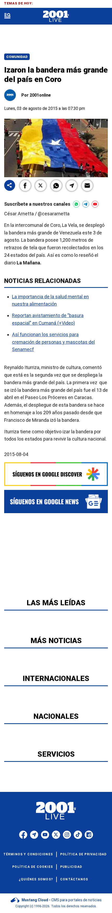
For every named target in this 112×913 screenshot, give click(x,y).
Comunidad (17, 57)
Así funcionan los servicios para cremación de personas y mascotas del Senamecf (53, 342)
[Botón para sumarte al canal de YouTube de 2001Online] (95, 204)
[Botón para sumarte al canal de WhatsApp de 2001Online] (76, 204)
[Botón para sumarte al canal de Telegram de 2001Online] (85, 204)
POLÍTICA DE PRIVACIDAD (83, 854)
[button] (25, 185)
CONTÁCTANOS (74, 879)
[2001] (56, 16)
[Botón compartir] (9, 186)
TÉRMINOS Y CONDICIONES (28, 854)
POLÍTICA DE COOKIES (32, 867)
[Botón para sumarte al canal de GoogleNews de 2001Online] (56, 501)
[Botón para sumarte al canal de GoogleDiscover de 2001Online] (56, 474)
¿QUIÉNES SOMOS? (36, 879)
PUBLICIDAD (71, 867)
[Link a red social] (23, 835)
